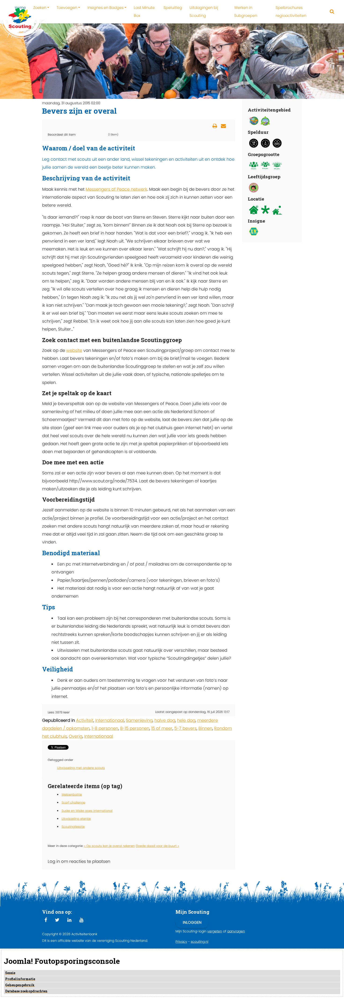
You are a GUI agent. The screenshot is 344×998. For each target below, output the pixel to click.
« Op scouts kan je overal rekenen (109, 846)
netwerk (139, 189)
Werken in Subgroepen (245, 11)
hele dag (186, 720)
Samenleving (139, 720)
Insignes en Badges (106, 7)
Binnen (205, 728)
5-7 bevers (185, 728)
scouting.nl (199, 941)
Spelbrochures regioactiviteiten (291, 11)
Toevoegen (67, 7)
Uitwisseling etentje (76, 818)
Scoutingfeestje (73, 826)
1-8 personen (104, 728)
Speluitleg (173, 7)
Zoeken (39, 7)
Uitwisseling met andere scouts (81, 768)
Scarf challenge (73, 802)
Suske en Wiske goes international (87, 810)
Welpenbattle (72, 794)
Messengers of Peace (108, 189)
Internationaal (109, 720)
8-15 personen (134, 728)
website (74, 350)
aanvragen (236, 931)
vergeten (214, 931)
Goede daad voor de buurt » (157, 846)
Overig (75, 736)
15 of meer (161, 728)
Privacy (181, 941)
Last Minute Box (144, 11)
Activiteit (84, 720)
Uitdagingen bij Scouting (204, 11)
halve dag (164, 720)
